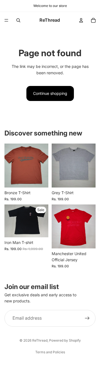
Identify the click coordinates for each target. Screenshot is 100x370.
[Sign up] (87, 318)
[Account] (81, 20)
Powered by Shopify (65, 340)
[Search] (18, 20)
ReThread (40, 340)
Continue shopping (50, 93)
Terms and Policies (50, 352)
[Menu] (6, 20)
